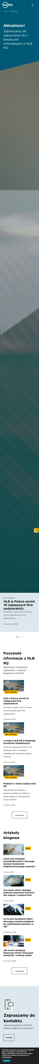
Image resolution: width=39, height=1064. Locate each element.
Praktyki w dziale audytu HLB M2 (19, 784)
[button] (17, 637)
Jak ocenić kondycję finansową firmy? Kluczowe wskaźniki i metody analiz (18, 953)
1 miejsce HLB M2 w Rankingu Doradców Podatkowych (19, 741)
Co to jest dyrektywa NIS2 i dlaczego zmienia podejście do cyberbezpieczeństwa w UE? (18, 923)
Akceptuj (6, 1060)
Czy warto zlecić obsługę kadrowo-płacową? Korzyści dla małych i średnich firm (18, 893)
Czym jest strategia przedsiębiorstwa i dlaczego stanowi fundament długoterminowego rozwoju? (19, 862)
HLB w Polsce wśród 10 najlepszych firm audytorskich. (16, 701)
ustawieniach (6, 1057)
